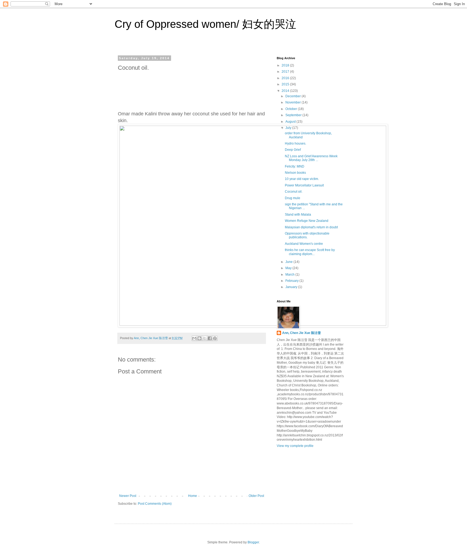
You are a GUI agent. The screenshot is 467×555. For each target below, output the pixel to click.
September (293, 115)
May (288, 268)
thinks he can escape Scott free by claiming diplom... (310, 252)
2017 (286, 71)
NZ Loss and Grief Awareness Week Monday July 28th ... (311, 158)
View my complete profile (295, 446)
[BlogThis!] (199, 338)
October (291, 109)
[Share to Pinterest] (215, 338)
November (293, 102)
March (290, 274)
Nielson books (295, 173)
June (289, 262)
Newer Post (127, 496)
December (293, 96)
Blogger (253, 542)
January (291, 287)
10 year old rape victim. (302, 179)
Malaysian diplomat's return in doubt (311, 227)
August (290, 121)
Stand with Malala (298, 214)
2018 (286, 65)
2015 (286, 84)
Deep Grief (293, 150)
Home (192, 496)
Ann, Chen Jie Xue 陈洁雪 (301, 333)
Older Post (256, 496)
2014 (286, 91)
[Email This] (194, 338)
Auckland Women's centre (304, 244)
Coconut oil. (293, 191)
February (292, 281)
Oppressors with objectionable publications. (307, 235)
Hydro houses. (295, 143)
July (288, 128)
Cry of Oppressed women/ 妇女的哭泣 (205, 24)
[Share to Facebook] (209, 338)
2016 (286, 78)
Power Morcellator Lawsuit (304, 185)
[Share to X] (204, 338)
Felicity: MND (294, 166)
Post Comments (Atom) (155, 504)
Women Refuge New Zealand (306, 221)
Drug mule (292, 198)
